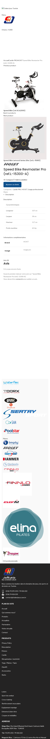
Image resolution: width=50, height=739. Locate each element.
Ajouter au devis (12, 184)
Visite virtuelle (7, 628)
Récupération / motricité (11, 659)
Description (9, 194)
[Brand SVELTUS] (11, 406)
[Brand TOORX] (11, 391)
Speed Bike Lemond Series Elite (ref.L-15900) (21, 160)
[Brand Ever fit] (11, 501)
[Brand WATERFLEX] (11, 383)
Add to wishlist (21, 180)
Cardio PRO (13, 60)
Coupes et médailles (9, 715)
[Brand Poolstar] (11, 431)
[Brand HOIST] (11, 448)
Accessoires (6, 671)
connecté (19, 279)
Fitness (4, 651)
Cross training (7, 700)
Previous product (9, 65)
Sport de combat (8, 696)
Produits (5, 617)
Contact (5, 632)
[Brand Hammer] (11, 459)
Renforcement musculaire (11, 703)
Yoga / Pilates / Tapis (9, 663)
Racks (4, 675)
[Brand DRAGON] (11, 553)
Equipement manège (9, 708)
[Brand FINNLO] (17, 484)
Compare (9, 180)
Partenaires (6, 624)
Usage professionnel (35, 189)
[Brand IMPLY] (11, 442)
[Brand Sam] (11, 422)
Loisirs (4, 692)
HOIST (20, 60)
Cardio (4, 655)
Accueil (6, 60)
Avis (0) (6, 260)
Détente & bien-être (9, 712)
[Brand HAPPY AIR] (11, 453)
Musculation (6, 647)
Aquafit (4, 667)
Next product (8, 116)
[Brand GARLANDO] (11, 464)
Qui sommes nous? (8, 612)
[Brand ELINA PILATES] (23, 527)
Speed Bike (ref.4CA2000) (14, 111)
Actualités (5, 620)
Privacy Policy (7, 643)
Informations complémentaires (14, 237)
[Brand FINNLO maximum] (11, 470)
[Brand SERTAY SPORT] (25, 414)
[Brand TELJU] (11, 400)
